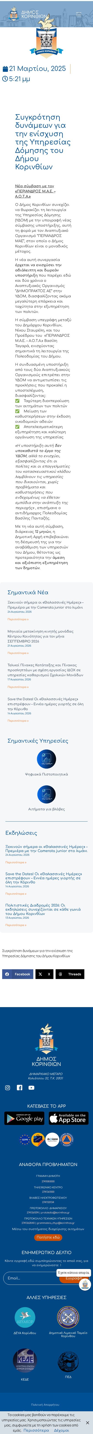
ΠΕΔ (68, 1377)
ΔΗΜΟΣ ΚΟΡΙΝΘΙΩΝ (34, 14)
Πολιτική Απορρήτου (45, 1404)
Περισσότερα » (18, 619)
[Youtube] (31, 1087)
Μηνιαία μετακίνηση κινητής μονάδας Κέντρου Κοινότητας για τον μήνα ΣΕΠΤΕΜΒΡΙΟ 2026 (41, 636)
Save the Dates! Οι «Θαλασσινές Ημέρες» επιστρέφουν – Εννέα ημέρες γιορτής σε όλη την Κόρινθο (45, 704)
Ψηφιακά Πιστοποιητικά (46, 774)
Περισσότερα (36, 1430)
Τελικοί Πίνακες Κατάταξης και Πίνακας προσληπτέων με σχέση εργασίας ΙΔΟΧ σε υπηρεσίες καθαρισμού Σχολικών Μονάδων (45, 670)
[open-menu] (79, 14)
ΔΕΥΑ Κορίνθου (25, 1333)
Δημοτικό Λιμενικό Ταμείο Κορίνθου (68, 1334)
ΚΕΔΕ (25, 1379)
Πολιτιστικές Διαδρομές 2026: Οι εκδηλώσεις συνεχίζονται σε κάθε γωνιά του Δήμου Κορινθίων (43, 910)
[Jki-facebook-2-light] (19, 1087)
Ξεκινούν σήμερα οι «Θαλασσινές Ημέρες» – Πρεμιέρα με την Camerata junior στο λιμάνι (46, 849)
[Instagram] (7, 1087)
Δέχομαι (61, 1430)
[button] (17, 974)
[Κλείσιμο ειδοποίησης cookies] (87, 1422)
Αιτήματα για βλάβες (46, 809)
